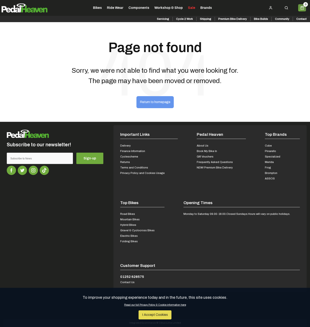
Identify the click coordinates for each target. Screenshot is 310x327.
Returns (125, 162)
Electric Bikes (129, 236)
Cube (268, 146)
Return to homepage (155, 102)
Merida (269, 162)
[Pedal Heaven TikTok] (44, 170)
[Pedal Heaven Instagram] (33, 170)
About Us (202, 146)
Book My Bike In (207, 151)
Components (138, 7)
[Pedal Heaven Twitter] (22, 170)
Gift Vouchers (205, 157)
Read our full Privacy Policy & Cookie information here (155, 305)
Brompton (271, 173)
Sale (191, 7)
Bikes (97, 7)
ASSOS (270, 178)
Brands (206, 7)
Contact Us (127, 282)
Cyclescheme (129, 157)
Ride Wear (115, 7)
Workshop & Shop (168, 7)
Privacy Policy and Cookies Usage (142, 173)
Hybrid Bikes (128, 225)
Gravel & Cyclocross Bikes (137, 230)
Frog (268, 168)
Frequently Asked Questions (215, 162)
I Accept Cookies (155, 314)
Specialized (272, 157)
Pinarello (270, 151)
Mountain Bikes (130, 219)
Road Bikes (127, 214)
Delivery (125, 146)
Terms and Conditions (134, 168)
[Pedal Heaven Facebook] (11, 170)
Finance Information (132, 151)
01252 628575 (132, 276)
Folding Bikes (129, 241)
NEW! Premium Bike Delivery (215, 168)
